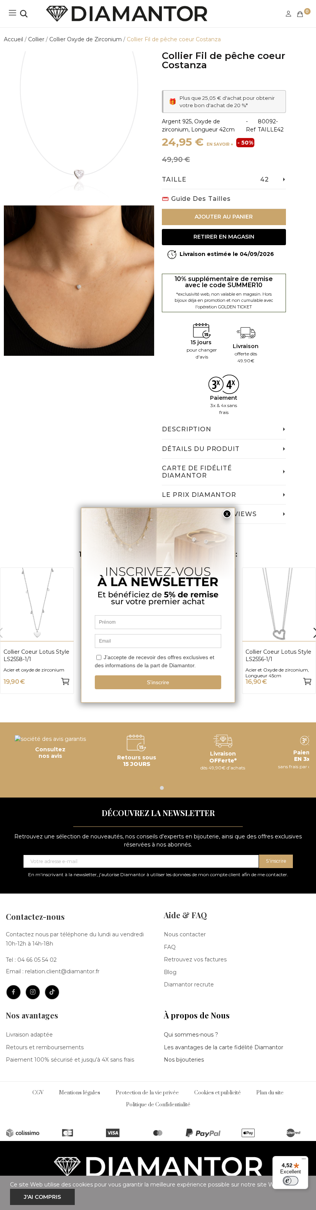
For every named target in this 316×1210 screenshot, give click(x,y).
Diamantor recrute (189, 984)
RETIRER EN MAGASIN (223, 236)
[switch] (290, 1180)
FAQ (170, 947)
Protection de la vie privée (147, 1092)
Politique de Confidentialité (158, 1104)
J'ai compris (42, 1196)
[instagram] (32, 992)
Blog (170, 972)
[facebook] (13, 992)
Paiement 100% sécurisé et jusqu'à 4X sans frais (70, 1059)
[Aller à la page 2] (162, 788)
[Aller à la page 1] (154, 788)
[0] (300, 14)
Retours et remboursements (45, 1047)
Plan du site (270, 1092)
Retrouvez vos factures (195, 959)
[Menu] (303, 1160)
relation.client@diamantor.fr (62, 971)
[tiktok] (52, 992)
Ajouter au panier (224, 216)
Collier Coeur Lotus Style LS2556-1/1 (278, 655)
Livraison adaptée (29, 1034)
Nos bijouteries (184, 1059)
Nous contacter (185, 934)
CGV (38, 1092)
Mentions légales (79, 1092)
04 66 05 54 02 (37, 959)
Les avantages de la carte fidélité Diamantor (223, 1047)
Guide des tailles (201, 198)
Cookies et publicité (217, 1092)
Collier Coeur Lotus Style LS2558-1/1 (36, 655)
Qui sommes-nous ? (191, 1034)
